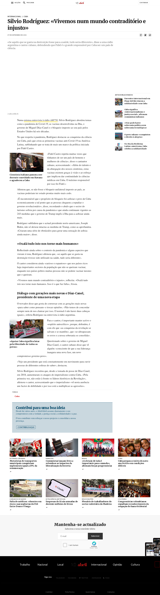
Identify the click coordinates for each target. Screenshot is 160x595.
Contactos (110, 592)
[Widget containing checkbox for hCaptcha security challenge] (80, 545)
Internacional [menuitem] (99, 564)
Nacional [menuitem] (43, 564)
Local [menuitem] (60, 564)
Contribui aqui (26, 427)
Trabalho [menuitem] (25, 564)
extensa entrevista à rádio (41, 120)
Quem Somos (90, 592)
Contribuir (49, 592)
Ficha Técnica (69, 592)
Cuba (17, 396)
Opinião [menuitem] (117, 564)
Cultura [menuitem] (135, 564)
